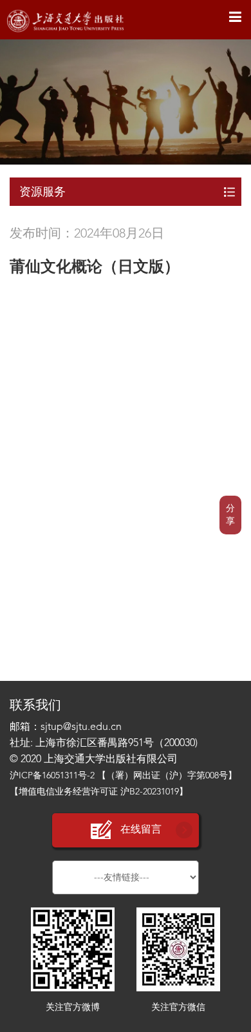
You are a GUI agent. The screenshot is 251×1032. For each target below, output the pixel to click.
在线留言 (141, 830)
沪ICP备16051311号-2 (52, 775)
